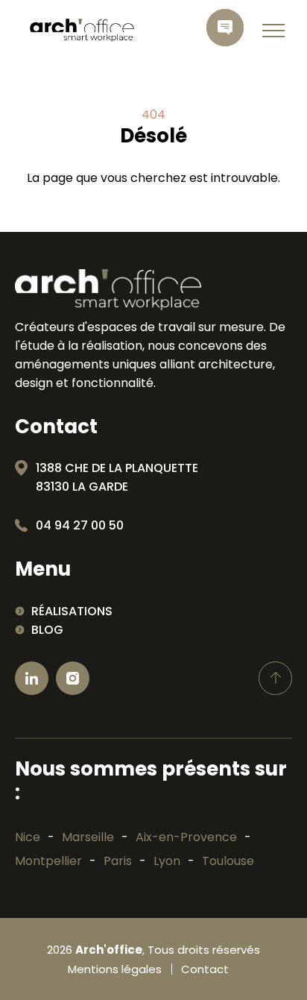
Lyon (167, 861)
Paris (118, 861)
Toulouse (228, 861)
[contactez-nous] (225, 27)
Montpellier (48, 861)
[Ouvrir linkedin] (31, 678)
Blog (47, 629)
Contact (205, 969)
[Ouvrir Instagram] (72, 678)
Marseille (88, 837)
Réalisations (72, 611)
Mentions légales (115, 969)
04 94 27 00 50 (80, 525)
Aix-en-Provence (186, 837)
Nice (27, 837)
